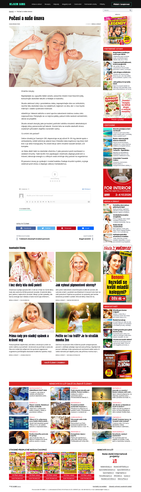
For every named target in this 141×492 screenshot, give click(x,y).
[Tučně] (27, 202)
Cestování (77, 4)
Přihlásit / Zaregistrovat (121, 4)
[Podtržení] (32, 202)
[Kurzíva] (29, 202)
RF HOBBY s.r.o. (16, 486)
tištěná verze (17, 475)
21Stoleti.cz (118, 476)
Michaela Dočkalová (73, 355)
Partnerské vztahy (91, 4)
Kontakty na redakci (100, 486)
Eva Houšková (24, 300)
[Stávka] (35, 202)
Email (87, 228)
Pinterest (67, 228)
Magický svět (66, 4)
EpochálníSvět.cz (123, 470)
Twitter (48, 228)
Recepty (47, 4)
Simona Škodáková (73, 300)
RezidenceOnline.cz (108, 479)
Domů (11, 11)
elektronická (17, 478)
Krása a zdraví (37, 4)
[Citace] (43, 202)
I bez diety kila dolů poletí (25, 285)
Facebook (27, 228)
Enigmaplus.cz (121, 473)
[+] (54, 201)
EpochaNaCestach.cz (107, 470)
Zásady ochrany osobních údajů (120, 486)
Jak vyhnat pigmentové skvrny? (76, 285)
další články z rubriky (55, 362)
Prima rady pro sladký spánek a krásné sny (29, 338)
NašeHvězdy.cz (106, 467)
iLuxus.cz (127, 476)
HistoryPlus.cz (123, 479)
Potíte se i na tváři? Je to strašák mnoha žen (77, 338)
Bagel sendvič (85, 239)
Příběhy (102, 4)
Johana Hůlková (25, 355)
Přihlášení (87, 189)
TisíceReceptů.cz (105, 476)
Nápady (56, 4)
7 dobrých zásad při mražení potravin (34, 239)
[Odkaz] (48, 202)
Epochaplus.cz (108, 473)
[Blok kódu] (46, 202)
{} (51, 201)
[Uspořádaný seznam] (38, 202)
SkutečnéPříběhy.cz (121, 467)
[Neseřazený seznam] (40, 202)
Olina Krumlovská (14, 24)
